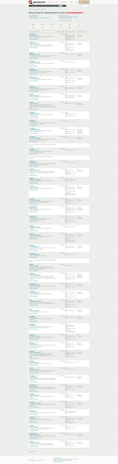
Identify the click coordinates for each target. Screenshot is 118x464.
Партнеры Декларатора (58, 461)
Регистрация (87, 1)
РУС (76, 2)
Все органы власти (33, 9)
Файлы (33, 24)
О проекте (57, 2)
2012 (42, 27)
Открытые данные (57, 457)
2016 (61, 24)
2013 (33, 27)
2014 (79, 24)
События (42, 24)
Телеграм (71, 2)
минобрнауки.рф (34, 15)
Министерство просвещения (65, 18)
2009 (70, 27)
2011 (51, 27)
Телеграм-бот (50, 2)
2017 (51, 24)
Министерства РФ (41, 9)
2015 (70, 24)
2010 (60, 27)
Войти (83, 1)
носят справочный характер (65, 460)
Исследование (64, 2)
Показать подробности (33, 39)
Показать (31, 145)
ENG (76, 1)
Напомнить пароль (85, 2)
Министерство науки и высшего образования (68, 16)
